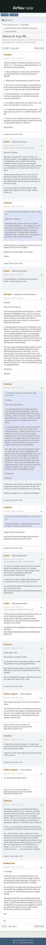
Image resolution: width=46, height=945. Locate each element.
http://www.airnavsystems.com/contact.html (17, 727)
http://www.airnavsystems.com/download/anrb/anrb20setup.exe (23, 592)
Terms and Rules (22, 940)
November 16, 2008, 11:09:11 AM (13, 388)
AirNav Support (10, 693)
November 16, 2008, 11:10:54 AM (13, 511)
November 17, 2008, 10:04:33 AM (13, 739)
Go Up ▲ (31, 940)
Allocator (7, 294)
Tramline (7, 54)
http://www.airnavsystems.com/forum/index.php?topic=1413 (22, 633)
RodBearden (9, 863)
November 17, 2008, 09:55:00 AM (13, 697)
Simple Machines (28, 942)
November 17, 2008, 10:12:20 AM (13, 773)
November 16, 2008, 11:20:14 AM (13, 559)
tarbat (6, 141)
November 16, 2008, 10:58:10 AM (13, 274)
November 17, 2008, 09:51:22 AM (13, 648)
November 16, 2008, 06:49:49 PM (13, 607)
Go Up (4, 926)
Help (13, 940)
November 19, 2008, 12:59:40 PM (13, 867)
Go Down (5, 48)
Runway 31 (33, 28)
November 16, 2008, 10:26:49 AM (13, 58)
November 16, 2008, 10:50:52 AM (13, 206)
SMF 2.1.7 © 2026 (18, 942)
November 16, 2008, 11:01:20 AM (13, 298)
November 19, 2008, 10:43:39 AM (13, 804)
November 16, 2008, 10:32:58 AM (13, 145)
